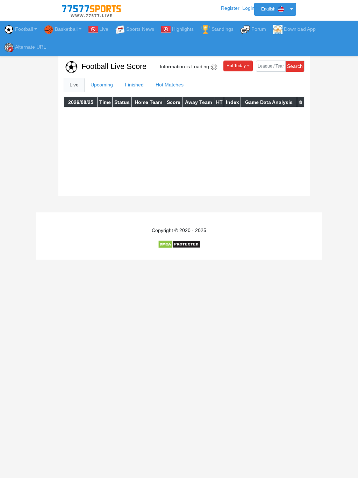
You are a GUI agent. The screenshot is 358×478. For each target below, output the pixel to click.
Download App (300, 29)
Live (103, 29)
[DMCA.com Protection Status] (179, 244)
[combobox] (275, 9)
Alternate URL (30, 47)
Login (248, 8)
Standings (223, 29)
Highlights (183, 29)
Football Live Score (112, 66)
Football (24, 29)
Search (295, 66)
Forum (258, 29)
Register (230, 8)
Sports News (140, 29)
